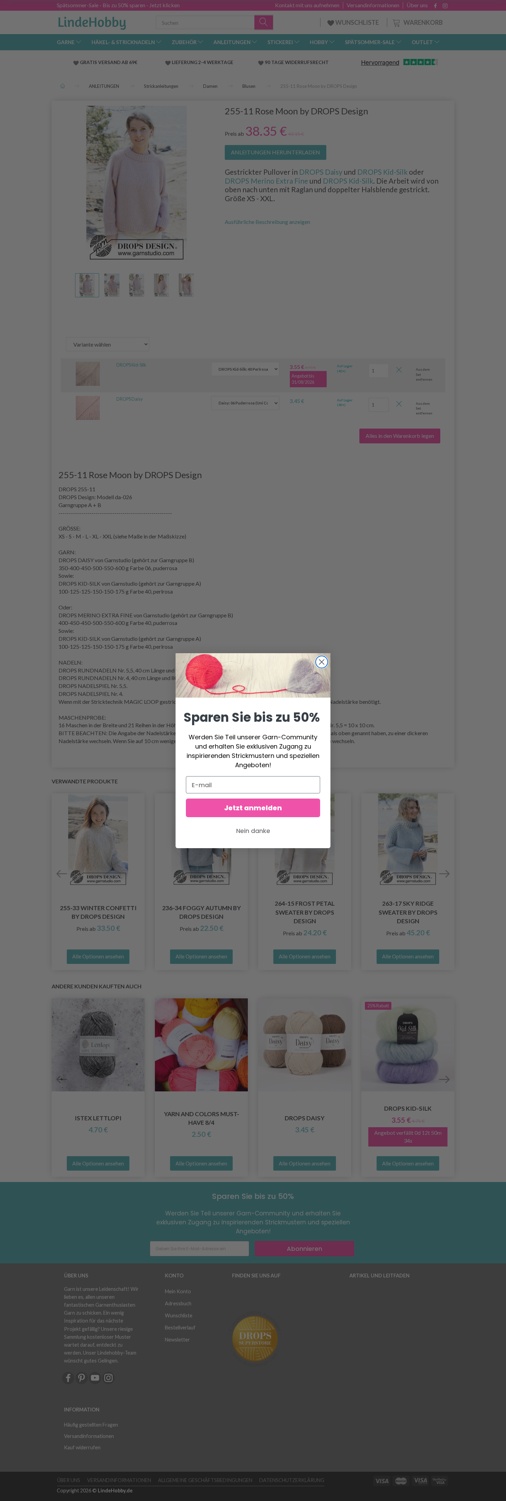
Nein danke (253, 830)
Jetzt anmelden (253, 808)
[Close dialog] (322, 662)
